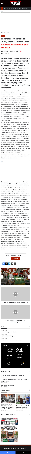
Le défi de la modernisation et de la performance (13, 375)
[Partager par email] (12, 263)
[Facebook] (3, 263)
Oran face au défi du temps (7, 385)
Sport (8, 32)
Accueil (4, 32)
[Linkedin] (9, 263)
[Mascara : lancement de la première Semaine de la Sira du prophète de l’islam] (23, 399)
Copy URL (15, 258)
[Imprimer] (15, 263)
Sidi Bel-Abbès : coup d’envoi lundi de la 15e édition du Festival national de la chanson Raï (7, 406)
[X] (6, 263)
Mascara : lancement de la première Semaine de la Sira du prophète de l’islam (23, 407)
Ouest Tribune (5, 51)
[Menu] (2, 4)
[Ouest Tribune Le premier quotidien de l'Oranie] (15, 3)
